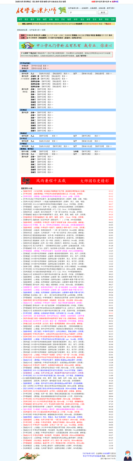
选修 (83, 35)
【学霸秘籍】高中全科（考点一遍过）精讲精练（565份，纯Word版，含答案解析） (53, 285)
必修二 (61, 35)
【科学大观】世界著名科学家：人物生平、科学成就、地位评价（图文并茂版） (52, 407)
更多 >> (46, 66)
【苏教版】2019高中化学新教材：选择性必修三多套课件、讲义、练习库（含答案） (53, 264)
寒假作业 (64, 24)
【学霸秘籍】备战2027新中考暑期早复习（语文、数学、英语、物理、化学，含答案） (54, 215)
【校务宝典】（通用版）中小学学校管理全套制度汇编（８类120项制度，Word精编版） (55, 266)
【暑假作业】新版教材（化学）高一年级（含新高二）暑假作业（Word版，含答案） (53, 240)
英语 (41, 2)
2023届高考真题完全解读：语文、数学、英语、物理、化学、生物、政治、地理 (52, 378)
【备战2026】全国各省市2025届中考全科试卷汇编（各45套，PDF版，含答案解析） (53, 274)
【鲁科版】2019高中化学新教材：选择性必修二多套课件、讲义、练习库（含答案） (53, 350)
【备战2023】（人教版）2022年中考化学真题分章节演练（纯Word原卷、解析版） (53, 427)
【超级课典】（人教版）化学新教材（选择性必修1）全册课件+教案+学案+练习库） (53, 282)
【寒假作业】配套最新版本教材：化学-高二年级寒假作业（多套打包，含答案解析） (53, 238)
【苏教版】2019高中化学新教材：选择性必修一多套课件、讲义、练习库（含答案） (53, 259)
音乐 (94, 19)
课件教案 (36, 24)
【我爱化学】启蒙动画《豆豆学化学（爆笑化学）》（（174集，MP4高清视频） (52, 220)
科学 (76, 19)
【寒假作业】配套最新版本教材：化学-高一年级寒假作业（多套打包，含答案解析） (53, 235)
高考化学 (25, 68)
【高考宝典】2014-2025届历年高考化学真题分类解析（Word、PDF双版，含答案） (53, 204)
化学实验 (71, 24)
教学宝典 (45, 76)
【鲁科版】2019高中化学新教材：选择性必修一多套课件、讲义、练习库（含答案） (53, 347)
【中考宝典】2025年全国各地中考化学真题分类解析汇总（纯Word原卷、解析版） (53, 269)
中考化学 (25, 66)
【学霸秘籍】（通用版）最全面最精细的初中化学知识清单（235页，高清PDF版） (53, 396)
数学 (37, 2)
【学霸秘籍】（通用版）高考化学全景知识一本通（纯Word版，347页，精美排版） (53, 368)
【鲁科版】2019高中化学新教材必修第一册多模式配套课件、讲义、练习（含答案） (53, 342)
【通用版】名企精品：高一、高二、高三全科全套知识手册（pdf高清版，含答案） (53, 295)
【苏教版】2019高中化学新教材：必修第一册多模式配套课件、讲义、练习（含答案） (54, 253)
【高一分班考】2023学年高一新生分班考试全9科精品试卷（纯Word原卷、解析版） (53, 386)
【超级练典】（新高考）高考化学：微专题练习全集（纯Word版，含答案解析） (52, 381)
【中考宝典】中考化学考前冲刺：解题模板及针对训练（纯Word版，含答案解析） (53, 414)
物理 (45, 2)
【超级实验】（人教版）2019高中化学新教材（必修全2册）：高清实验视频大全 (52, 326)
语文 (34, 2)
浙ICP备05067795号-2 (109, 459)
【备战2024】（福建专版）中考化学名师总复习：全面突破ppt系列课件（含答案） (53, 363)
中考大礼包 (36, 66)
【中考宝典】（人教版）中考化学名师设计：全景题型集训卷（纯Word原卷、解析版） (54, 433)
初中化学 (98, 2)
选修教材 (68, 35)
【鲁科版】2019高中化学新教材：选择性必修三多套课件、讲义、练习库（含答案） (53, 352)
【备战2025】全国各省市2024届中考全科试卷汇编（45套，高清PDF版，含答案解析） (54, 311)
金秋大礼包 (44, 74)
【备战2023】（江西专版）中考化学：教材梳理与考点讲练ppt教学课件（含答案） (53, 438)
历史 (60, 2)
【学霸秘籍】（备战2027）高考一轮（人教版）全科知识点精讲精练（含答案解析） (53, 207)
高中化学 (105, 2)
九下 (52, 35)
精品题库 (43, 24)
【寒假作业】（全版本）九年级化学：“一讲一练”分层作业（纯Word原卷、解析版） (53, 233)
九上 (48, 35)
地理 (64, 2)
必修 (79, 35)
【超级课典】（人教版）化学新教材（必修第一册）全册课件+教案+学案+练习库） (53, 277)
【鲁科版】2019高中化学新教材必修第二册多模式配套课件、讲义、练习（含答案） (53, 344)
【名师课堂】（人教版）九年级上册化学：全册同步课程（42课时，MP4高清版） (52, 446)
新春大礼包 (87, 74)
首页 (20, 19)
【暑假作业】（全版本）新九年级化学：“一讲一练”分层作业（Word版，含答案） (53, 212)
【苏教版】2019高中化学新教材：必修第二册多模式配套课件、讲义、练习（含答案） (54, 256)
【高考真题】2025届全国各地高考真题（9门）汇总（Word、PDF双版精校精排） (52, 272)
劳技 (107, 19)
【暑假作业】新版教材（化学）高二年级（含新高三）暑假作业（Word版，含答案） (53, 243)
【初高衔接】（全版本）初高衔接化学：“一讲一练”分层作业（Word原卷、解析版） (53, 230)
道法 (82, 19)
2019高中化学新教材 (55, 38)
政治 (56, 2)
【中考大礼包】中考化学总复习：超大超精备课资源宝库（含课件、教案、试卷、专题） (55, 199)
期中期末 (50, 24)
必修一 (56, 35)
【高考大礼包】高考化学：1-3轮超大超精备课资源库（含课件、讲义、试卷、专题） (54, 202)
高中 (106, 35)
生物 (53, 2)
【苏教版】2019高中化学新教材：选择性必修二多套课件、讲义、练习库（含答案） (53, 261)
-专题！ (93, 24)
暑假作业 (57, 24)
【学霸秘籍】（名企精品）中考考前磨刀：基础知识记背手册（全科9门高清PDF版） (53, 298)
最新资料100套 (26, 188)
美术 (100, 19)
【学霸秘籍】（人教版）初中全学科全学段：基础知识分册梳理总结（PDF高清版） (53, 329)
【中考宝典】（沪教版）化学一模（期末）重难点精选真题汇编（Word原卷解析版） (53, 394)
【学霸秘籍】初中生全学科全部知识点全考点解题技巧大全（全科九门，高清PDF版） (54, 308)
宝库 (113, 19)
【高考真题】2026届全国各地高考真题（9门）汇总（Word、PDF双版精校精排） (52, 209)
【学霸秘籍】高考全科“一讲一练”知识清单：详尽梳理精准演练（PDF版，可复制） (53, 305)
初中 (103, 35)
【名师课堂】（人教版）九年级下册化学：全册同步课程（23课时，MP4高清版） (52, 448)
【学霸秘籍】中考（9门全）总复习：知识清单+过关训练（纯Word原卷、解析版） (53, 248)
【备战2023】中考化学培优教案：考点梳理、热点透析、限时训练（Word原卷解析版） (54, 430)
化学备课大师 (34, 30)
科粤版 (23, 138)
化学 (49, 2)
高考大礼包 (36, 68)
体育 (88, 19)
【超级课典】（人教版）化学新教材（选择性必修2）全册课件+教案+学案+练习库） (53, 279)
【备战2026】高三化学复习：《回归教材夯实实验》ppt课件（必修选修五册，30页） (54, 246)
